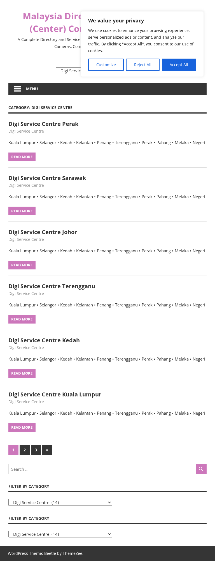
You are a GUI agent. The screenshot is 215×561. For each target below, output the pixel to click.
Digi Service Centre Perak (43, 124)
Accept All (179, 64)
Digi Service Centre (26, 131)
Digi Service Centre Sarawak (47, 178)
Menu (32, 88)
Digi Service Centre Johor (42, 232)
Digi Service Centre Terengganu (51, 286)
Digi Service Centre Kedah (44, 340)
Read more (21, 156)
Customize (106, 64)
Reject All (142, 64)
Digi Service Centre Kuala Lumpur (54, 394)
